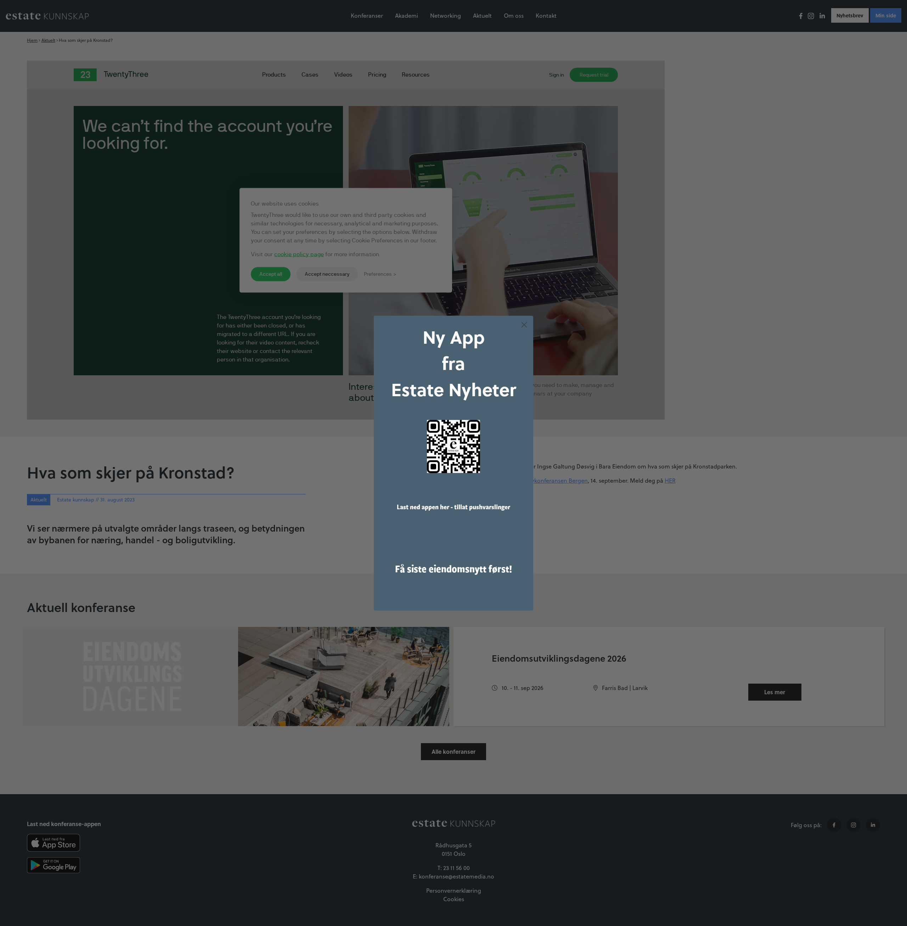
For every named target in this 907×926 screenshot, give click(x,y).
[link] (453, 446)
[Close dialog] (524, 325)
